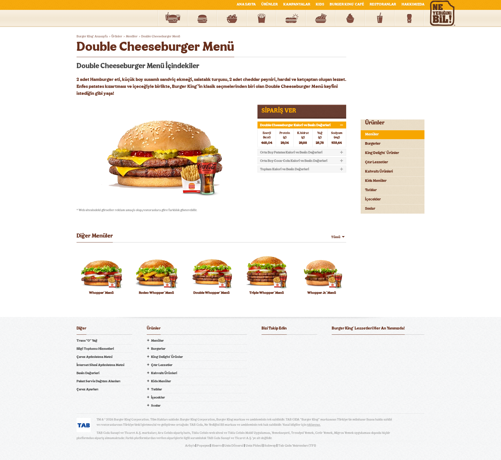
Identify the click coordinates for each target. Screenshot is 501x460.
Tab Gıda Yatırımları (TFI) (297, 445)
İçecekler (373, 199)
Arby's (190, 445)
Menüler (372, 134)
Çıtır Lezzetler (376, 162)
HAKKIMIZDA (413, 4)
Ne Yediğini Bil (354, 367)
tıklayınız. (314, 424)
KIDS (320, 4)
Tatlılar (371, 190)
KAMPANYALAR (296, 4)
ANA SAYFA (246, 4)
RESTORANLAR (383, 4)
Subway (270, 445)
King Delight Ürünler (382, 153)
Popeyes (203, 445)
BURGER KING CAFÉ (347, 4)
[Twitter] (277, 343)
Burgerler (372, 144)
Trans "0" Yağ (87, 340)
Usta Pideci (254, 445)
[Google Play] (378, 343)
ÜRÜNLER (269, 4)
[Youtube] (289, 343)
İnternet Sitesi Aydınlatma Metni (100, 365)
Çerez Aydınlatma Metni (94, 356)
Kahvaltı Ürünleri (379, 171)
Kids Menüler (375, 181)
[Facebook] (266, 343)
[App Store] (346, 343)
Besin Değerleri (88, 373)
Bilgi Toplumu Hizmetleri (95, 348)
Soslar (370, 209)
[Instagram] (301, 343)
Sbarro (216, 445)
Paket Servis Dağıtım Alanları (98, 381)
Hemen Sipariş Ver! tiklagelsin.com (354, 387)
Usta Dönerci (234, 445)
